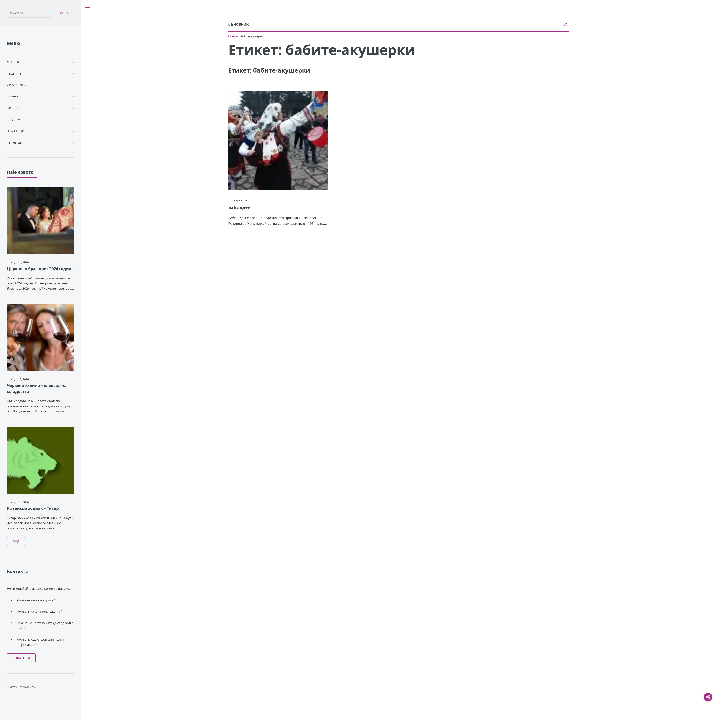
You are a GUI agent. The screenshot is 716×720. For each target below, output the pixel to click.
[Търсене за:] (29, 13)
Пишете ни (21, 657)
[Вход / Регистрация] (566, 24)
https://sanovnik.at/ (22, 687)
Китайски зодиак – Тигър (33, 508)
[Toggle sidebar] (87, 7)
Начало (233, 36)
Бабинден (239, 207)
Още (16, 541)
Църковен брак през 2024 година (40, 268)
